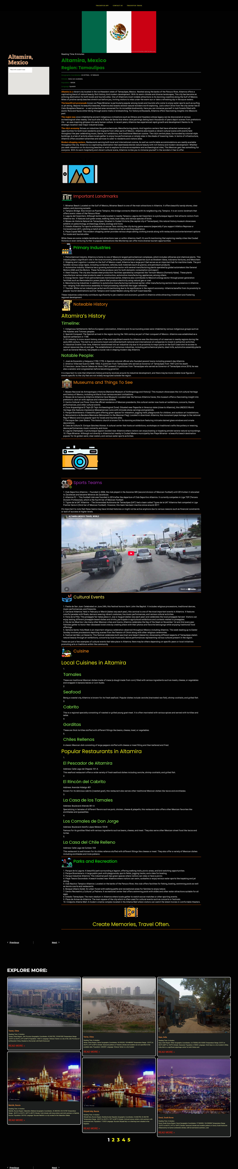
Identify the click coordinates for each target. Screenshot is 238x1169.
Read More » (17, 1045)
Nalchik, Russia (14, 1105)
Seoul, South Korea (165, 1117)
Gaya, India (162, 1037)
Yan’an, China (88, 1037)
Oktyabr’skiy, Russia (91, 1111)
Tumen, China (14, 1031)
